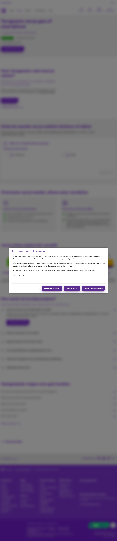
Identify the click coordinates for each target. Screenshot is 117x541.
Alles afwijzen (71, 288)
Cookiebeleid (17, 275)
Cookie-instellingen (51, 288)
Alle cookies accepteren (94, 288)
